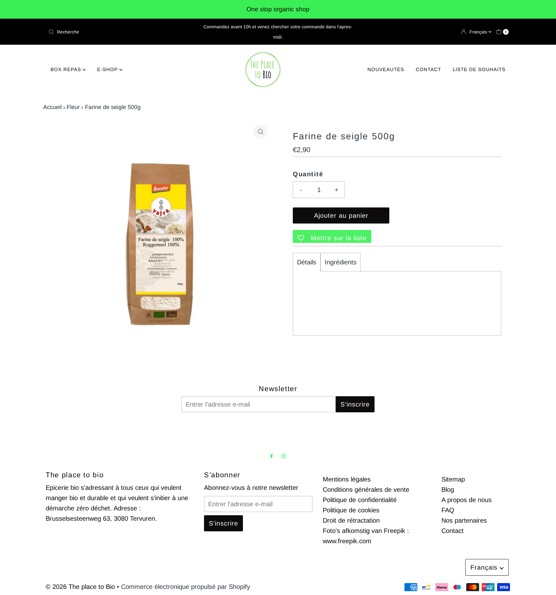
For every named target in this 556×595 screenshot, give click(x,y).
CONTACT (428, 69)
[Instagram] (283, 456)
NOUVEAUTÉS (385, 69)
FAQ (447, 510)
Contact (452, 530)
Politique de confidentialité (360, 499)
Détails (306, 262)
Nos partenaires (464, 520)
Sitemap (453, 479)
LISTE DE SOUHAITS (479, 69)
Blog (447, 489)
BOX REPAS (67, 69)
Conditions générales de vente (366, 489)
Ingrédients (341, 262)
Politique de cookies (351, 510)
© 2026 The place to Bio (80, 586)
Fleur (73, 107)
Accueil (52, 107)
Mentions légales (347, 479)
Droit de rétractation (351, 520)
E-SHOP (108, 69)
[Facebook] (271, 456)
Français (478, 31)
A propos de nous (466, 499)
